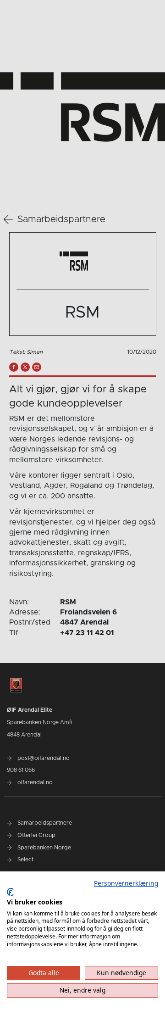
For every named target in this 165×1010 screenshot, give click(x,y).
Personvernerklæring (126, 883)
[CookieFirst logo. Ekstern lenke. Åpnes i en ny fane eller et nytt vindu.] (10, 892)
